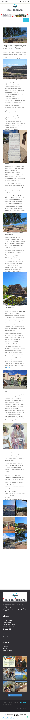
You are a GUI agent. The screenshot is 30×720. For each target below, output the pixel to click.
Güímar (8, 367)
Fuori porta (19, 48)
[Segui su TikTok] (26, 1)
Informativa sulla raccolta (10, 718)
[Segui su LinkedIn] (28, 1)
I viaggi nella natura (9, 624)
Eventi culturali (7, 650)
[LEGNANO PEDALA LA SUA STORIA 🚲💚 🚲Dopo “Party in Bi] (9, 661)
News (4, 633)
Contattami (6, 637)
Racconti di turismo (8, 626)
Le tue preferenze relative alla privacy (16, 714)
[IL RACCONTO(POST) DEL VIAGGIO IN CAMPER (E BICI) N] (21, 686)
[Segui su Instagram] (23, 1)
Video (6, 1)
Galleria (2, 1)
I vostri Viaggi (7, 622)
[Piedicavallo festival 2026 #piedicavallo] (21, 661)
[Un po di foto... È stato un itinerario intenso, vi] (9, 686)
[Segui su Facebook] (21, 1)
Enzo (6, 48)
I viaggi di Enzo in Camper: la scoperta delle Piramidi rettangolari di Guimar (14, 46)
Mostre (5, 648)
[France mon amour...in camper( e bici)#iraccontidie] (21, 674)
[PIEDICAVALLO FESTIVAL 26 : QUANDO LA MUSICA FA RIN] (9, 674)
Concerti (5, 646)
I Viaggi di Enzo (7, 620)
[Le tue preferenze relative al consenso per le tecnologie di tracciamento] (27, 717)
